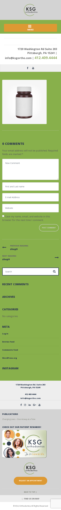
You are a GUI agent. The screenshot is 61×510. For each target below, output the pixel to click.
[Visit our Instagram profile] (26, 405)
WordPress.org (9, 358)
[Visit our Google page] (35, 405)
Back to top (30, 492)
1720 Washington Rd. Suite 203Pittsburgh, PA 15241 (30, 386)
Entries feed (8, 342)
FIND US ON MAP (31, 498)
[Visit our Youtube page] (39, 405)
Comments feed (10, 350)
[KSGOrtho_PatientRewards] (24, 443)
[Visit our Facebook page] (21, 405)
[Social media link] (30, 405)
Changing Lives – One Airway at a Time (18, 419)
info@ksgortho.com (18, 58)
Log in (5, 333)
